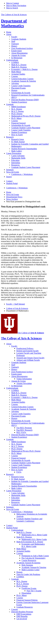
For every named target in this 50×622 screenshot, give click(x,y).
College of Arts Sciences (17, 308)
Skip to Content (12, 3)
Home (8, 32)
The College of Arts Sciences (14, 14)
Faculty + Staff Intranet (15, 304)
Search (9, 177)
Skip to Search (12, 8)
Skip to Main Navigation (16, 5)
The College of (31, 333)
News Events (12, 194)
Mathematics (14, 23)
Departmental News (14, 197)
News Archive (12, 199)
